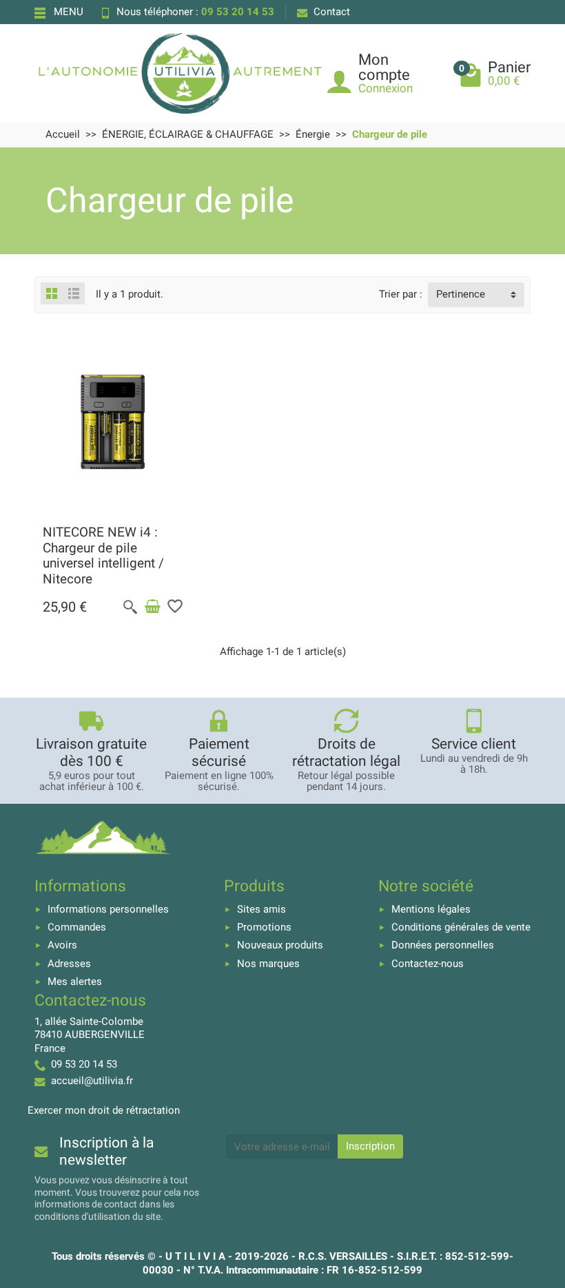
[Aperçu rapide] (130, 607)
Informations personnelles (108, 909)
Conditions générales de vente (461, 927)
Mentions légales (431, 909)
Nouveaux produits (280, 945)
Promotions (264, 927)
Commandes (77, 927)
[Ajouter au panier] (152, 607)
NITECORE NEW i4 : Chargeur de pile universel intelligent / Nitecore (103, 556)
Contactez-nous (427, 963)
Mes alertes (75, 981)
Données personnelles (442, 945)
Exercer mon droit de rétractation (104, 1110)
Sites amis (261, 909)
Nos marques (268, 963)
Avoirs (62, 945)
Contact (332, 12)
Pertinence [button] (460, 294)
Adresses (69, 963)
